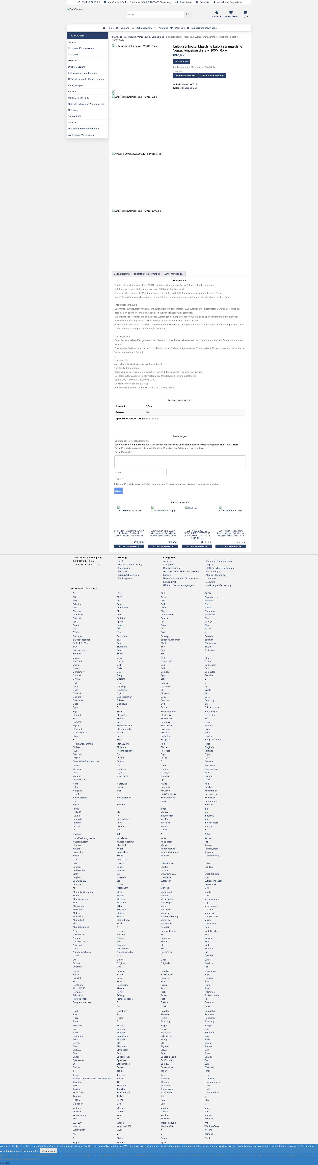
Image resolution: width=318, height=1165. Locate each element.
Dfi (162, 690)
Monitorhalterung (170, 916)
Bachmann (122, 636)
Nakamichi (78, 934)
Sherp (76, 1046)
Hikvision (165, 790)
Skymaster (122, 1049)
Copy (119, 675)
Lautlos (164, 867)
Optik (207, 959)
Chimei (76, 658)
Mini (207, 887)
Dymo (76, 707)
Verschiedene (80, 1115)
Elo (74, 718)
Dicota (208, 690)
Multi (119, 923)
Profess (165, 995)
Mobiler (121, 913)
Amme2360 (167, 614)
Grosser (165, 776)
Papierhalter (167, 974)
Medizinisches (80, 899)
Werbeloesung (168, 1122)
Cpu (163, 675)
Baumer (209, 639)
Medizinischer (212, 899)
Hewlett (208, 787)
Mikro (120, 906)
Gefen (164, 765)
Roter (76, 1021)
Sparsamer (78, 1060)
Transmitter (167, 1092)
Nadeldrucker (212, 931)
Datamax (165, 686)
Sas (207, 1029)
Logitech (121, 877)
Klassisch (122, 845)
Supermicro (167, 1067)
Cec (163, 665)
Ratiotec (165, 1011)
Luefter (120, 863)
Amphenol (210, 614)
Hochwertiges (168, 797)
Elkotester (210, 715)
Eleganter (122, 715)
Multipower (210, 923)
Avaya (208, 628)
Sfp (162, 1043)
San (75, 1029)
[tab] (121, 274)
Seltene (121, 1039)
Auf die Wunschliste (212, 75)
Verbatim (77, 1111)
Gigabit (120, 772)
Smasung (209, 1021)
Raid (75, 1011)
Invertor (165, 826)
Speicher (121, 1060)
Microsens (78, 906)
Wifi (206, 1122)
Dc (206, 686)
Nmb (207, 945)
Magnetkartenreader (83, 892)
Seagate (77, 1025)
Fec (119, 739)
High (119, 790)
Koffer (120, 848)
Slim (207, 1049)
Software (72, 122)
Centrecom (210, 665)
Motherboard (123, 920)
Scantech (165, 1032)
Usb (119, 1103)
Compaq (165, 671)
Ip (74, 829)
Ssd (207, 1060)
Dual (75, 703)
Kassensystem (80, 841)
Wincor (76, 1126)
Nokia (164, 948)
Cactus (120, 661)
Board (208, 646)
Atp (74, 628)
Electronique (211, 711)
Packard (121, 971)
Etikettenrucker (124, 729)
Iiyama (76, 815)
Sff (118, 1043)
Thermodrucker (213, 1082)
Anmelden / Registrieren (229, 2)
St (74, 1063)
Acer (163, 600)
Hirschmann (211, 790)
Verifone (121, 1111)
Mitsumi (209, 909)
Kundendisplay (212, 855)
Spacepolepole (168, 1056)
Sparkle (208, 1056)
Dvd (163, 703)
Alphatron (210, 611)
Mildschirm (122, 887)
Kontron (209, 852)
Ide (118, 812)
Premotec (210, 991)
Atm (207, 625)
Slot (75, 1053)
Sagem (164, 1025)
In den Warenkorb (185, 75)
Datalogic (122, 686)
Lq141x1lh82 (79, 880)
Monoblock (78, 920)
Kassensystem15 (126, 841)
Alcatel (208, 607)
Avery (76, 632)
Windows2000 (124, 1126)
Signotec (165, 1046)
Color (119, 671)
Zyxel (163, 1142)
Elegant (77, 715)
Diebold (77, 693)
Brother (77, 653)
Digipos (121, 693)
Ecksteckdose (212, 707)
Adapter (77, 604)
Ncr (162, 934)
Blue (75, 646)
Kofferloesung (168, 848)
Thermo (165, 1082)
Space (76, 1056)
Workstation (79, 1129)
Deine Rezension (124, 452)
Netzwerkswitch (81, 941)
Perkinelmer (123, 985)
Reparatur (210, 1011)
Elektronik (166, 715)
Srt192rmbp (167, 1060)
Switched (209, 1067)
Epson (208, 722)
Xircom (208, 1129)
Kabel (208, 834)
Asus (163, 625)
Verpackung (158, 36)
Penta (76, 971)
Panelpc (121, 974)
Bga (119, 643)
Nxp (119, 955)
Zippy (76, 1142)
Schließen (5, 1163)
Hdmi (75, 787)
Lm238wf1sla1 (168, 874)
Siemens (121, 1046)
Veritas (164, 1111)
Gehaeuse (210, 765)
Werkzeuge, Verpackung (81, 135)
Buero (120, 653)
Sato (75, 1032)
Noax (75, 948)
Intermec (77, 826)
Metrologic (166, 902)
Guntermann (79, 779)
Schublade (122, 1036)
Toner (208, 1085)
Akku (163, 607)
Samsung (166, 1021)
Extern (120, 732)
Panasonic (210, 971)
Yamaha (209, 1134)
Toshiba (121, 1089)
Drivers (120, 700)
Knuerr (76, 848)
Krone (120, 855)
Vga (119, 1115)
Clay (163, 678)
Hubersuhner (211, 801)
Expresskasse (80, 732)
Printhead (78, 995)
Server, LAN (74, 116)
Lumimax (77, 884)
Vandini (164, 1108)
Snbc (163, 1053)
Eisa (119, 736)
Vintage (77, 1108)
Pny (163, 988)
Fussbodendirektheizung (86, 761)
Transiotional (123, 1092)
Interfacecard (211, 822)
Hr (118, 801)
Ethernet (77, 729)
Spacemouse (124, 1056)
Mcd (207, 895)
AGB (120, 561)
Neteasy (121, 938)
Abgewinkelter (212, 597)
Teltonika (209, 1078)
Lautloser (209, 867)
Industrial (209, 815)
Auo (163, 592)
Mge (207, 902)
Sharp (208, 1043)
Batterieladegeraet (170, 639)
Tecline (120, 1078)
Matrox (120, 895)
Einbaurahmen (168, 711)
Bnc (163, 646)
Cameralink (167, 661)
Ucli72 (120, 1100)
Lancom (77, 867)
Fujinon (208, 754)
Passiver (165, 978)
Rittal (119, 1014)
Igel (206, 812)
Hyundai (121, 804)
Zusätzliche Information (147, 273)
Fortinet (209, 750)
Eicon (120, 711)
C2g (207, 658)
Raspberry (122, 1011)
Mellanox (121, 902)
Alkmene (77, 611)
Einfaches (166, 736)
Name (118, 472)
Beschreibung (122, 273)
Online (120, 959)
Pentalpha (78, 985)
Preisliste (204, 2)
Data (75, 686)
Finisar (76, 747)
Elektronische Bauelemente (82, 73)
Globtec (77, 776)
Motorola (165, 920)
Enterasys (166, 722)
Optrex (76, 963)
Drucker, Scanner (77, 66)
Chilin (120, 668)
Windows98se (212, 1126)
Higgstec (77, 790)
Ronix (164, 1018)
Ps (206, 998)
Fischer (164, 747)
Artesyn (208, 621)
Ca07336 (77, 661)
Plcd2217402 (80, 988)
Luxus (120, 884)
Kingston (77, 845)
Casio (76, 665)
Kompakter (122, 852)
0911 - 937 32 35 (90, 2)
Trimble (77, 1096)
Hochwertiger (124, 797)
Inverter (209, 804)
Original (121, 963)
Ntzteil (76, 955)
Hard (207, 779)
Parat (119, 978)
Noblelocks (122, 948)
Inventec (121, 826)
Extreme (165, 732)
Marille (208, 892)
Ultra (207, 1100)
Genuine (121, 769)
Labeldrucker (167, 863)
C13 (163, 658)
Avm (119, 632)
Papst (208, 974)
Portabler (77, 991)
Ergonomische (124, 725)
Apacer (164, 618)
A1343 (208, 592)
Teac (207, 1075)
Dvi (206, 703)
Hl (118, 794)
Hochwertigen (80, 797)
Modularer (210, 913)
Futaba (120, 761)
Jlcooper (77, 834)
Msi (75, 923)
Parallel (77, 978)
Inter (119, 822)
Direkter (165, 693)
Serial (208, 1039)
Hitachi (76, 794)
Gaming (209, 761)
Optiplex (209, 955)
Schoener (78, 1036)
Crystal (76, 678)
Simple (208, 1046)
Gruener (209, 776)
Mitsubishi (166, 909)
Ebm (75, 736)
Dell (75, 683)
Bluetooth (122, 646)
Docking (77, 697)
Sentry (164, 1039)
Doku (163, 697)
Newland (77, 945)
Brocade (77, 636)
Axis (163, 632)
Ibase (163, 808)
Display (120, 683)
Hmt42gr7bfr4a (169, 794)
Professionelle (212, 995)
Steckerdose (123, 1063)
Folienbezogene (125, 750)
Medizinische (167, 899)
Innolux (164, 819)
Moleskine (78, 916)
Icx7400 (77, 812)
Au (162, 628)
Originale (165, 963)
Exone (208, 729)
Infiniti (76, 808)
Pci (206, 966)
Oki (74, 959)
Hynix (76, 804)
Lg (206, 859)
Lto (118, 880)
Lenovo (121, 870)
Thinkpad (122, 1085)
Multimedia (166, 923)
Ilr (118, 815)
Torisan (76, 1089)
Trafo (207, 1089)
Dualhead (122, 703)
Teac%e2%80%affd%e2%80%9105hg (92, 1078)
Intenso (77, 822)
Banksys (165, 636)
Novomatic (166, 952)
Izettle (164, 829)
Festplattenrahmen (83, 743)
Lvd (162, 884)
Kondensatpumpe (170, 852)
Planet (208, 985)
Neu (119, 941)
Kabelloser (122, 838)
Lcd (75, 863)
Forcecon (166, 750)
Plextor (120, 988)
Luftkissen (166, 880)
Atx (118, 628)
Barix (119, 639)
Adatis (120, 604)
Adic (207, 604)
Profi (163, 998)
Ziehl (207, 1138)
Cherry (76, 668)
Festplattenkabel (213, 739)
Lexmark (165, 870)
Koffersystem (211, 848)
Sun (207, 1063)
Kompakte (78, 852)
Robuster (209, 1014)
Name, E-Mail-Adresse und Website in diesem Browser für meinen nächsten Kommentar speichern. (169, 484)
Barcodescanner (81, 639)
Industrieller (167, 815)
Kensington (166, 841)
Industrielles (123, 819)
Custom (121, 678)
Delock (164, 683)
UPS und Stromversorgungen (83, 128)
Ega (75, 711)
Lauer (120, 867)
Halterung (122, 783)
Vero (207, 1111)
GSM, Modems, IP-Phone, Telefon (86, 79)
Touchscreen (167, 1089)
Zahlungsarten (125, 578)
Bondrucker (79, 650)
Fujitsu (120, 757)
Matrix (76, 895)
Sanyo (164, 1029)
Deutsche (122, 690)
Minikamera (79, 909)
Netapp (76, 938)
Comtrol (77, 675)
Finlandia (121, 747)
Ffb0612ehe (123, 743)
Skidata (77, 1049)
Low (207, 877)
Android (77, 618)
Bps (163, 650)
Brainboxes (210, 650)
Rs (118, 1006)
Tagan (164, 1070)
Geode (164, 769)
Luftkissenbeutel (213, 880)
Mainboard (166, 892)
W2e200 (77, 1122)
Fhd (163, 743)
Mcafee (164, 895)
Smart (120, 1053)
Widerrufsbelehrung (128, 575)
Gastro (76, 765)
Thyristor (165, 1085)
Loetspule (166, 877)
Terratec (77, 1082)
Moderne (165, 913)
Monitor (121, 916)
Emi (207, 718)
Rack (207, 1006)
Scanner (121, 1032)
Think (76, 1085)
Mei (75, 902)
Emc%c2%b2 (167, 718)
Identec (164, 812)
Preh (163, 991)
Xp (74, 1134)
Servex (76, 1043)
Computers (74, 54)
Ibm (207, 808)
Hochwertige (211, 794)
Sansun (121, 1029)
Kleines (208, 845)
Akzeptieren (48, 1151)
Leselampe (210, 884)
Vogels (208, 1115)
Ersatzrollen (167, 725)
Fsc (119, 754)
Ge (118, 765)
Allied (163, 611)
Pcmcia (120, 981)
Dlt (206, 693)
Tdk (163, 1075)
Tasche (76, 1075)
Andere (72, 42)
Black (163, 643)
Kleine (164, 845)
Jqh (119, 834)
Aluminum (78, 614)
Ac (118, 600)
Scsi (207, 1036)
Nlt (162, 945)
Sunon (76, 1067)
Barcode (209, 636)
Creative (209, 675)
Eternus (209, 725)
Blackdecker (211, 643)
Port (207, 988)
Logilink (77, 877)
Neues (164, 941)
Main (119, 892)
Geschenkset (211, 769)
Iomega (208, 826)
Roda (76, 1018)
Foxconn (77, 754)
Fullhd (164, 757)
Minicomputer (212, 906)
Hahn (76, 783)
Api (74, 621)
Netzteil (121, 931)
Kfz (206, 841)
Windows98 (167, 1126)
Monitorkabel (211, 916)
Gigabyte (165, 772)
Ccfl (119, 665)
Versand (122, 571)
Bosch (120, 650)
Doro (207, 697)
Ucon (163, 1100)
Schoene (209, 1032)
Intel (207, 819)
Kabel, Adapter (75, 85)
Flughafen (210, 747)
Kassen (72, 91)
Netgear (165, 927)
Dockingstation (124, 697)
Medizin (121, 899)
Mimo (163, 906)
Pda (163, 981)
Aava (163, 597)
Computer (210, 671)
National (121, 934)
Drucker (165, 700)
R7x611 (165, 1006)
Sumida (165, 1063)
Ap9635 (121, 618)
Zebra (164, 1138)
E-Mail (118, 479)
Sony (207, 1053)
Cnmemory (78, 671)
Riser (75, 1014)
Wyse (120, 1129)
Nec (207, 927)
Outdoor (209, 963)
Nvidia (76, 931)
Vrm (75, 1118)
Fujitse (76, 757)
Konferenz (122, 859)
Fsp (163, 754)
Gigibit (208, 772)
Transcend (78, 1092)
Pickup (164, 985)
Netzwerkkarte (168, 931)
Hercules (165, 787)
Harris (164, 783)
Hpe (75, 801)
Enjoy (120, 722)
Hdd (207, 783)
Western (165, 1118)
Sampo (208, 1025)
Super (120, 1067)
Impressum (124, 568)
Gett (75, 772)
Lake (207, 863)
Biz (162, 653)
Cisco (120, 658)
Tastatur (121, 1075)
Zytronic (121, 1142)
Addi (163, 604)
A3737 (120, 597)
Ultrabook (78, 1103)
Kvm (75, 859)
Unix (163, 1103)
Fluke (76, 750)
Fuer (207, 757)
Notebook (73, 110)
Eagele (208, 736)
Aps (163, 621)
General (77, 769)
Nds (207, 934)
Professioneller (80, 998)
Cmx (207, 668)
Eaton (164, 707)
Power (120, 991)
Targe (208, 1070)
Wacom (121, 1122)
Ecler (207, 732)
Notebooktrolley (125, 952)
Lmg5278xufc (212, 874)
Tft (118, 1082)
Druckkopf (210, 700)
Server (120, 1025)
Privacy (120, 995)
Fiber (207, 743)
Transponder (211, 1092)
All (118, 611)
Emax (120, 718)
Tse (162, 1096)
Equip (76, 725)
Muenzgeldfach (81, 927)
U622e (76, 1100)
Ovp (119, 966)
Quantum (209, 1002)
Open (163, 959)
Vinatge (165, 1115)
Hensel (120, 787)
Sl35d (164, 1049)
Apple (120, 621)
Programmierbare (82, 1002)
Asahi (76, 625)
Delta (75, 690)
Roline (120, 1018)
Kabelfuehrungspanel (84, 838)
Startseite (117, 36)
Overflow (77, 966)
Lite (119, 874)
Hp (162, 779)
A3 (74, 597)
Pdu (207, 981)
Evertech (165, 729)
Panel (76, 974)
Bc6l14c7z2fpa (80, 643)
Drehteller (78, 700)
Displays (72, 60)
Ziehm (120, 1138)
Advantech (122, 607)
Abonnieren (186, 2)
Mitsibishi (121, 909)
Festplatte (166, 739)
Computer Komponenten (81, 48)
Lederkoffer (79, 870)
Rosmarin (210, 1018)
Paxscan (209, 978)
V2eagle (121, 1108)
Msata (208, 920)
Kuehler (165, 855)
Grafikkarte (122, 776)
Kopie (76, 855)
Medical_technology (78, 97)
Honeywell (210, 797)
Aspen (120, 625)
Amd (119, 614)
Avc (119, 592)
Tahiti (119, 1070)
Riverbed (165, 1014)
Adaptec (209, 600)
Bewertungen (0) (173, 273)
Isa (118, 829)
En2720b (77, 722)
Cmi (163, 668)
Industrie (77, 819)
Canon (208, 661)
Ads (75, 607)
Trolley (120, 1096)
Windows (209, 1118)
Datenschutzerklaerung (130, 564)
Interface (165, 822)
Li (205, 870)
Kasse (208, 838)
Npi (206, 952)
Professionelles (125, 998)
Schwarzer (166, 1036)
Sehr (75, 1039)
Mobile (76, 913)
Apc (207, 618)
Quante (164, 1002)
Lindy (76, 874)
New (207, 941)
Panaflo (165, 971)
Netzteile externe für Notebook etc (86, 104)
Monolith (165, 887)
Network (209, 938)
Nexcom (121, 945)
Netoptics (165, 938)
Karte (163, 838)
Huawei (164, 801)
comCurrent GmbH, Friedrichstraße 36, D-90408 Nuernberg (139, 2)
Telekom (165, 1078)
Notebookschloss (82, 952)
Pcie (75, 981)
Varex (208, 1108)
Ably (75, 600)
